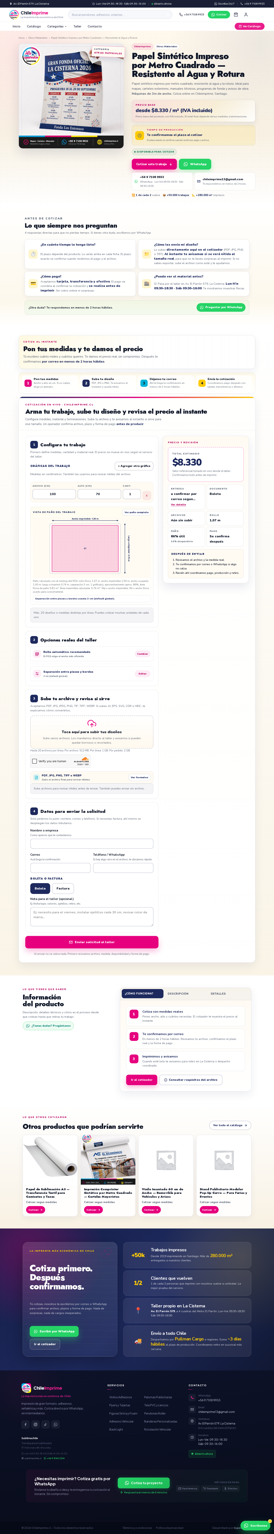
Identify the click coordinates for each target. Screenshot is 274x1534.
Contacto (95, 26)
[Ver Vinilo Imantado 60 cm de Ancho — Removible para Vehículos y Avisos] (166, 1160)
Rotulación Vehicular (157, 1429)
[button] (91, 731)
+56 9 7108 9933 (254, 3)
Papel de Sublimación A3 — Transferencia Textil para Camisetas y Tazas (48, 1193)
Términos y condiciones (137, 1527)
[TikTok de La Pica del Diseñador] (46, 1424)
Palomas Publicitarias (158, 1397)
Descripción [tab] (178, 994)
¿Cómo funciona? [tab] (139, 993)
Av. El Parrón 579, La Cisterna (31, 3)
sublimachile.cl (33, 1458)
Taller (77, 26)
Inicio (16, 26)
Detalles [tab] (218, 994)
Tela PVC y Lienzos (156, 1405)
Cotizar (221, 14)
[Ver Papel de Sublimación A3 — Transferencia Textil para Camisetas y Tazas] (50, 1160)
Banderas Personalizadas (160, 1421)
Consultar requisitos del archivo (193, 1080)
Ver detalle (178, 504)
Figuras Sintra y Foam (123, 1413)
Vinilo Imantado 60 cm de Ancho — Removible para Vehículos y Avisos (162, 1193)
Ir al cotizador (141, 1080)
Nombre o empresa (51, 832)
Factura (63, 888)
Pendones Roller (155, 1413)
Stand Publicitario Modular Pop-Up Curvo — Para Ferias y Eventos (223, 1193)
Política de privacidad (169, 1527)
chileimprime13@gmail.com (216, 1411)
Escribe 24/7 (226, 3)
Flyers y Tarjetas (119, 1405)
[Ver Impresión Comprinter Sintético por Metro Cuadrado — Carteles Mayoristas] (108, 1160)
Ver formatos (139, 777)
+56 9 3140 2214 (56, 1458)
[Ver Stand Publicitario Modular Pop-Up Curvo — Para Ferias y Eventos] (224, 1160)
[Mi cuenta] (246, 14)
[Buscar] (167, 14)
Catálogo (34, 26)
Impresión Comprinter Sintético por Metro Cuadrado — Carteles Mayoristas (108, 1193)
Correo (45, 857)
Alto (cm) (85, 486)
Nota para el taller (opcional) (55, 901)
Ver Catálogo (252, 26)
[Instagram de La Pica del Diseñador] (35, 1424)
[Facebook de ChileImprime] (25, 1424)
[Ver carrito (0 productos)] (236, 14)
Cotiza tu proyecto (146, 1483)
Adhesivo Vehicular (121, 1421)
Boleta (40, 888)
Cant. (127, 486)
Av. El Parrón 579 (163, 1311)
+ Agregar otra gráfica (134, 466)
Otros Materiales (38, 37)
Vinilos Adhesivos (120, 1397)
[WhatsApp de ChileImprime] (56, 1424)
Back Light (116, 1429)
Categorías (55, 26)
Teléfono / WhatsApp (122, 857)
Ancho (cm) (41, 486)
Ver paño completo (137, 512)
